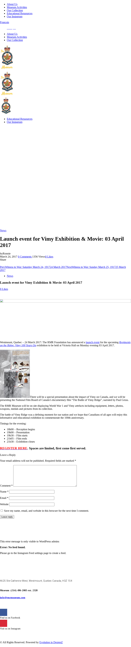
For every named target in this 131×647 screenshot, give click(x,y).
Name (4, 491)
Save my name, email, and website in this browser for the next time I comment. (46, 510)
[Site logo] (7, 69)
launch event (92, 342)
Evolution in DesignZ (51, 642)
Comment (6, 485)
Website (4, 504)
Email (4, 497)
